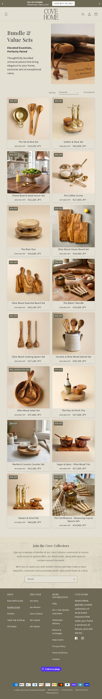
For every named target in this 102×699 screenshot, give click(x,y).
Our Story (34, 600)
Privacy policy (67, 690)
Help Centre (57, 639)
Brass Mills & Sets (15, 600)
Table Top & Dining (16, 620)
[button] (6, 14)
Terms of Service (60, 652)
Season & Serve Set (28, 518)
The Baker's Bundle (73, 303)
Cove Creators (36, 613)
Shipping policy (52, 693)
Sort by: (52, 92)
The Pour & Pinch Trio (73, 410)
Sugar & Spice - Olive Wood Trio (73, 464)
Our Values (35, 626)
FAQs (54, 603)
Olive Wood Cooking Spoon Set (28, 356)
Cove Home (24, 690)
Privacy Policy (58, 646)
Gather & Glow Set (73, 142)
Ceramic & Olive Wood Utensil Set (73, 356)
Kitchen (10, 613)
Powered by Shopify (37, 690)
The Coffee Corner (73, 195)
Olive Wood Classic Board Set (73, 249)
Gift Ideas (11, 626)
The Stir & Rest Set (28, 142)
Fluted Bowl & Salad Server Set (28, 195)
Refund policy (53, 690)
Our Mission (35, 607)
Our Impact (35, 620)
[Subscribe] (74, 579)
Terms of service (81, 690)
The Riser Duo (28, 249)
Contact (56, 659)
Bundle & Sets (13, 607)
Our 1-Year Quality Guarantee (60, 611)
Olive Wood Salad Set (28, 410)
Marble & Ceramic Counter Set (28, 464)
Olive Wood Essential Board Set (28, 303)
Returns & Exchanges (57, 631)
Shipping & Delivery (57, 622)
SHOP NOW (67, 3)
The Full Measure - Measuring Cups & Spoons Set (73, 520)
